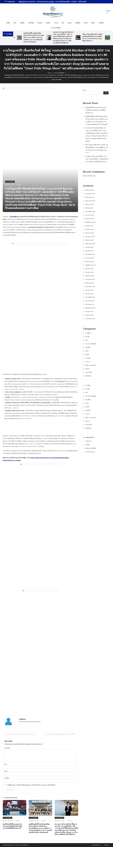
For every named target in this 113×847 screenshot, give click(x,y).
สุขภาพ (69, 22)
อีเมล (6, 771)
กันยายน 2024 (89, 272)
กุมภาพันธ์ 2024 (90, 297)
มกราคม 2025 (89, 258)
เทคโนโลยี (31, 22)
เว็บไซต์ (6, 778)
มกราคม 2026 (89, 215)
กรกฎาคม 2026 (90, 193)
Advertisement (96, 845)
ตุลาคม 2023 (89, 311)
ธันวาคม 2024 (89, 261)
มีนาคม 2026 (89, 208)
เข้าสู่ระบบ (88, 441)
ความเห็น (7, 748)
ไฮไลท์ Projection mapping (46, 1)
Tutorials (106, 845)
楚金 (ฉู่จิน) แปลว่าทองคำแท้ (27, 1)
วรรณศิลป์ (100, 22)
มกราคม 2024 (89, 301)
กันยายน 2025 (89, 229)
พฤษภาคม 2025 (90, 243)
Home (8, 22)
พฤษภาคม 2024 (90, 286)
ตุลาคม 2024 (89, 268)
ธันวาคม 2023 (89, 304)
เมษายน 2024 (89, 290)
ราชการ (56, 22)
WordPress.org (90, 452)
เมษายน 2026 (89, 204)
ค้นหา (84, 90)
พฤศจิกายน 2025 (90, 222)
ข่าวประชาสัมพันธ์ (55, 27)
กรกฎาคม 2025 (90, 236)
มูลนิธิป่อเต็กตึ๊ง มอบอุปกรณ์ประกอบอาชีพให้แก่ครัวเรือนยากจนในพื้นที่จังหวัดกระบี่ (12, 826)
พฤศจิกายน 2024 (90, 265)
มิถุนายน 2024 (89, 283)
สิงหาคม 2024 (89, 276)
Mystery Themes (33, 845)
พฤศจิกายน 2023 (90, 308)
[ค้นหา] (106, 92)
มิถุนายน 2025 (89, 240)
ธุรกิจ (15, 22)
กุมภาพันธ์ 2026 (90, 211)
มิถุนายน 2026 (89, 197)
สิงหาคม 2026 (89, 190)
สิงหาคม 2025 (89, 233)
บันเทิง (92, 22)
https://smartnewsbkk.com (32, 721)
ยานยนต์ (39, 22)
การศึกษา (47, 22)
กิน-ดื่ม (85, 22)
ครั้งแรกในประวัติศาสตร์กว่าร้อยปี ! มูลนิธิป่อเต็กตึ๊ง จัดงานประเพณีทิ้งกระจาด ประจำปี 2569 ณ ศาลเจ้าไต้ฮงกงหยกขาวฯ (86, 37)
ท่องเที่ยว (22, 22)
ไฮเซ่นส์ (74, 1)
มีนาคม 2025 (89, 251)
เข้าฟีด (87, 444)
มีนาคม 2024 (89, 293)
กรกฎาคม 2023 (90, 318)
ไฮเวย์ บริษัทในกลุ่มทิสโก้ (63, 1)
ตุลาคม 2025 (89, 226)
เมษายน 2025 (89, 247)
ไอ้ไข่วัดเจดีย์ (82, 1)
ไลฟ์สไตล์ (77, 22)
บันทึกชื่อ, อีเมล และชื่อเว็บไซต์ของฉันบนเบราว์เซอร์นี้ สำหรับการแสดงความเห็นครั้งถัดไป (31, 785)
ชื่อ (5, 764)
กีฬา (63, 22)
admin (19, 184)
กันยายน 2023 (89, 315)
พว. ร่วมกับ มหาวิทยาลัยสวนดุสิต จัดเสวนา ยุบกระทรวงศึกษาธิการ (61, 734)
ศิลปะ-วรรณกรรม (90, 365)
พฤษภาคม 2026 (90, 201)
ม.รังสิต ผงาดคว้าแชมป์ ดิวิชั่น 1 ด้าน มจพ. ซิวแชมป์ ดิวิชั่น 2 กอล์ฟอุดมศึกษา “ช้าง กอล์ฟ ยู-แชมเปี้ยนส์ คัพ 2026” (97, 159)
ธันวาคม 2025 (89, 218)
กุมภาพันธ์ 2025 (90, 254)
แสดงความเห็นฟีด (90, 448)
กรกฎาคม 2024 (90, 279)
